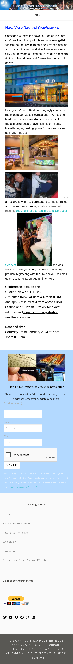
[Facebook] (22, 618)
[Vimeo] (16, 618)
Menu (39, 15)
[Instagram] (28, 618)
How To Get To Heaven (16, 532)
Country (8, 422)
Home (6, 514)
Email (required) (13, 406)
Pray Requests (11, 551)
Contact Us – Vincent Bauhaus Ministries (25, 560)
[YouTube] (11, 618)
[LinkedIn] (33, 618)
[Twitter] (5, 618)
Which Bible (9, 542)
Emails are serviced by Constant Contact (26, 487)
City (6, 436)
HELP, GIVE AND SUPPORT (17, 523)
